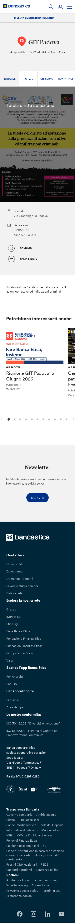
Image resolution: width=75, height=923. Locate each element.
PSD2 (44, 864)
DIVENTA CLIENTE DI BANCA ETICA (34, 18)
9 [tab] (54, 419)
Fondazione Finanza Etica (23, 638)
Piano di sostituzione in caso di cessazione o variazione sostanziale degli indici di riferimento (35, 855)
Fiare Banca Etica (18, 631)
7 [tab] (42, 419)
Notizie (28, 78)
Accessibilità (40, 885)
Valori (10, 660)
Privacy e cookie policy (22, 890)
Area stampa (14, 707)
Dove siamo (14, 571)
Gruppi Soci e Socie (19, 653)
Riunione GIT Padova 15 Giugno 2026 (30, 376)
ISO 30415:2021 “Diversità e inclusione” (33, 723)
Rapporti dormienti (19, 870)
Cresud (11, 609)
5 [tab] (31, 419)
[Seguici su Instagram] (34, 914)
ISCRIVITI (37, 498)
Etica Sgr (12, 624)
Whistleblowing (17, 885)
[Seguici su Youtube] (61, 914)
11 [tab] (65, 419)
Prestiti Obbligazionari (21, 864)
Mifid (9, 835)
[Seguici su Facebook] (19, 914)
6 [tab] (37, 419)
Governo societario (19, 814)
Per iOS (11, 684)
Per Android (14, 676)
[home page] (16, 6)
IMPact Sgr (14, 617)
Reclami (12, 875)
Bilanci (11, 820)
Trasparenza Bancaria (22, 809)
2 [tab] (13, 419)
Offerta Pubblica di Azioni (34, 835)
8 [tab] (48, 419)
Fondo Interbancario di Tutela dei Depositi (34, 825)
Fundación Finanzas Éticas (24, 646)
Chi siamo (46, 78)
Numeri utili (14, 564)
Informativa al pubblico (22, 830)
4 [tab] (25, 419)
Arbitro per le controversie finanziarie (32, 880)
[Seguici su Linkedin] (47, 914)
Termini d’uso (51, 890)
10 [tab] (60, 419)
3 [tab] (19, 419)
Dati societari (15, 593)
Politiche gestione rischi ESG (26, 846)
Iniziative (9, 78)
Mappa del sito (51, 830)
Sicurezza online (47, 870)
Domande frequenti (19, 579)
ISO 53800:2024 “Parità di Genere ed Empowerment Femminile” (32, 733)
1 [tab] (8, 419)
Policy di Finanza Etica (21, 840)
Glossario (12, 700)
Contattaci (65, 78)
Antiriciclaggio (46, 814)
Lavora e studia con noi (22, 586)
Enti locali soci (29, 820)
